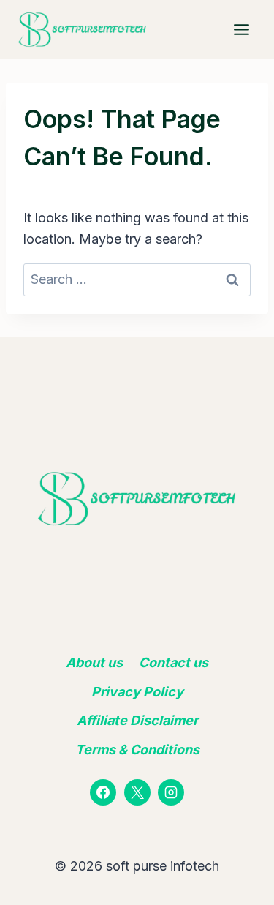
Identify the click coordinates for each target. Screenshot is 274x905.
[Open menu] (241, 29)
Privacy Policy (137, 691)
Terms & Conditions (137, 749)
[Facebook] (103, 792)
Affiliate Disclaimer (137, 720)
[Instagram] (171, 792)
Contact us (173, 662)
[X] (137, 792)
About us (94, 662)
